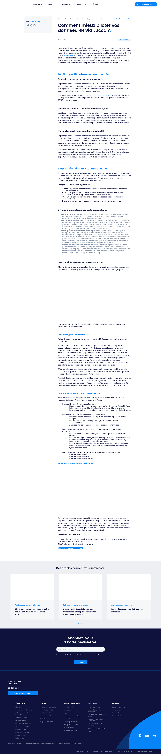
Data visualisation (21, 729)
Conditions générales (125, 751)
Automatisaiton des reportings (95, 710)
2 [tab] (82, 623)
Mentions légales (82, 751)
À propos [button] (96, 4)
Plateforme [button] (37, 4)
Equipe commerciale (47, 722)
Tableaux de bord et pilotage (80, 19)
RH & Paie (43, 719)
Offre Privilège (69, 728)
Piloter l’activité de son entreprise (96, 724)
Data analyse (20, 735)
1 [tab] (86, 623)
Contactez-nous (22, 693)
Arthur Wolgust (35, 21)
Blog (66, 19)
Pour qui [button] (51, 4)
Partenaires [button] (66, 4)
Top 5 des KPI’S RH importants (99, 95)
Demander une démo (145, 4)
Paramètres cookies (144, 751)
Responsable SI (45, 716)
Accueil (60, 19)
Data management (22, 732)
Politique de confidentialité (102, 751)
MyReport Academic (71, 725)
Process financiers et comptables (95, 720)
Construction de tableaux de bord (97, 715)
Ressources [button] (82, 4)
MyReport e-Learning (71, 730)
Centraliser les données (96, 728)
